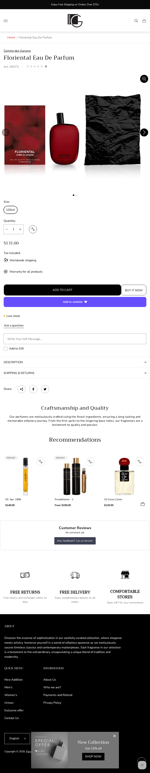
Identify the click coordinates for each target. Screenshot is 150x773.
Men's (8, 687)
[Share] (22, 389)
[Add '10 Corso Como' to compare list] (140, 462)
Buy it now (134, 290)
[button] (73, 195)
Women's (10, 695)
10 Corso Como (113, 499)
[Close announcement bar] (144, 4)
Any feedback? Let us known (75, 540)
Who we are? (52, 687)
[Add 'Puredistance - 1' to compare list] (90, 462)
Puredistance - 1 (64, 499)
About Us (49, 680)
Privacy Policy (52, 703)
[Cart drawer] (144, 21)
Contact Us (11, 718)
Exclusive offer (14, 710)
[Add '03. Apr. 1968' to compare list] (41, 462)
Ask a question (14, 325)
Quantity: (10, 220)
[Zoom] (144, 79)
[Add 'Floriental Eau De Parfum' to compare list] (33, 229)
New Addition (13, 680)
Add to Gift (16, 348)
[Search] (136, 21)
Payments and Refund (57, 695)
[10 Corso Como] (124, 476)
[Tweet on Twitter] (45, 389)
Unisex (9, 703)
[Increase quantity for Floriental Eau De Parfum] (20, 229)
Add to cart (62, 290)
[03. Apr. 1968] (25, 476)
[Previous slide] (6, 132)
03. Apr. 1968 (13, 499)
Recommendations (75, 440)
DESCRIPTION (13, 362)
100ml (10, 210)
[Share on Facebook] (33, 389)
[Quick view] (143, 504)
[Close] (114, 736)
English (14, 738)
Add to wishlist (72, 302)
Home (11, 37)
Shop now (93, 757)
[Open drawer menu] (6, 21)
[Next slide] (144, 132)
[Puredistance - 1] (75, 476)
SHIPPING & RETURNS (19, 373)
